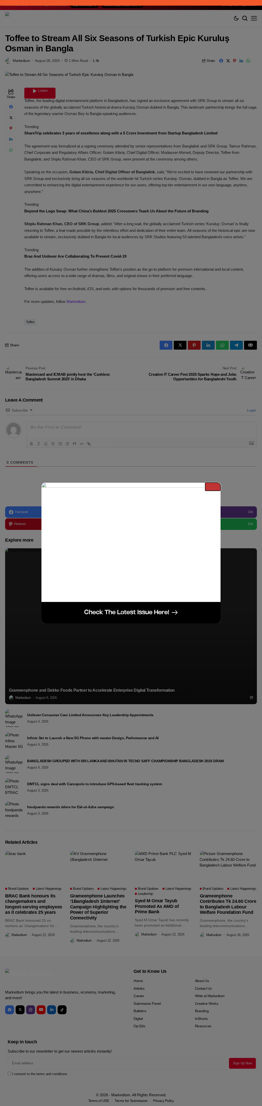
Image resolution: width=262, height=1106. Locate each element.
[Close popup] (213, 487)
